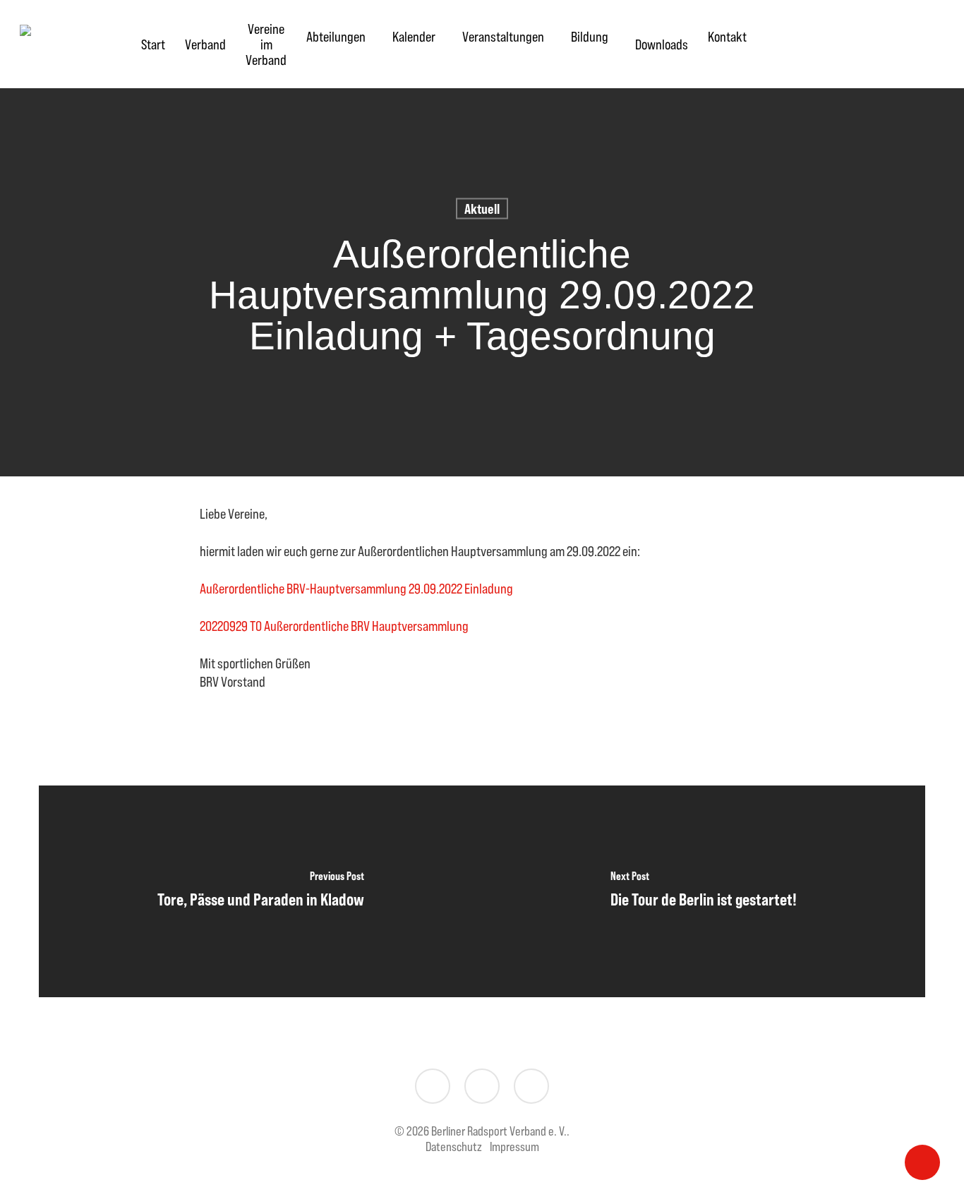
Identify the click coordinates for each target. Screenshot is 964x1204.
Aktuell (482, 208)
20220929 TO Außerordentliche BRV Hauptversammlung (334, 626)
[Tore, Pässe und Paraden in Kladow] (260, 891)
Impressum (514, 1146)
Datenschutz (454, 1146)
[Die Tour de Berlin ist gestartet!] (703, 891)
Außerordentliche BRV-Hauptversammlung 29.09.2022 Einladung (356, 588)
